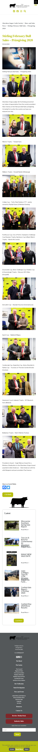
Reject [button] (26, 749)
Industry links (19, 721)
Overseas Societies (19, 672)
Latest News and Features (19, 695)
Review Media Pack (19, 716)
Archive (19, 703)
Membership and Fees (19, 676)
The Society (19, 665)
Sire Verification (19, 684)
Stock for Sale (19, 699)
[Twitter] (8, 487)
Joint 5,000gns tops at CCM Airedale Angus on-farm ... (25, 576)
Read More (19, 749)
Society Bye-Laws (19, 678)
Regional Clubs (19, 670)
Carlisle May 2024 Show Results (26, 606)
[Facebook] (4, 487)
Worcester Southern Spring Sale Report (25, 524)
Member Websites (19, 674)
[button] (36, 2)
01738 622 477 (20, 652)
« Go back (7, 494)
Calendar (19, 701)
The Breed (19, 661)
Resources (19, 706)
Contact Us (19, 710)
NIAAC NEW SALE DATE (26, 555)
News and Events (19, 692)
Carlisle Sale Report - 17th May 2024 (26, 590)
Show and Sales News (19, 697)
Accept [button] (12, 749)
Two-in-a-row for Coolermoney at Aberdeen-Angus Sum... (26, 542)
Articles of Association (19, 680)
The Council (19, 669)
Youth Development (19, 687)
